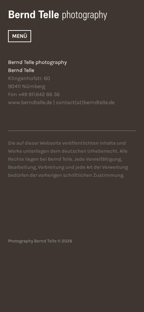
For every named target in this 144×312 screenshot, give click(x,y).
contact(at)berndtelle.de (85, 102)
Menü (19, 36)
